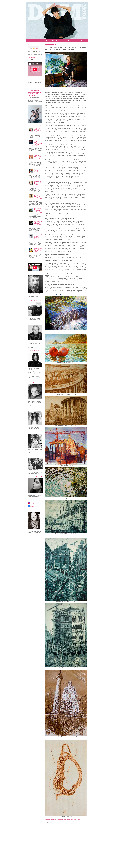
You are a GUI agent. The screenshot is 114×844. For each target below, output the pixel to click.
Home (28, 40)
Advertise (76, 40)
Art (53, 40)
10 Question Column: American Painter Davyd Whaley (38, 170)
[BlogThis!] (47, 822)
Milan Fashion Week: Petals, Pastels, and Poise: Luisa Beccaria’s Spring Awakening (38, 183)
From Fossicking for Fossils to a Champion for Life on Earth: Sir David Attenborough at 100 (38, 210)
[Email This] (46, 822)
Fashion (35, 40)
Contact (83, 40)
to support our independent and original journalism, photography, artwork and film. (62, 819)
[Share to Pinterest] (51, 822)
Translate (36, 48)
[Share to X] (48, 822)
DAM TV (69, 40)
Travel (57, 40)
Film (63, 40)
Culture (42, 40)
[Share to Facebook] (50, 822)
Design (48, 40)
